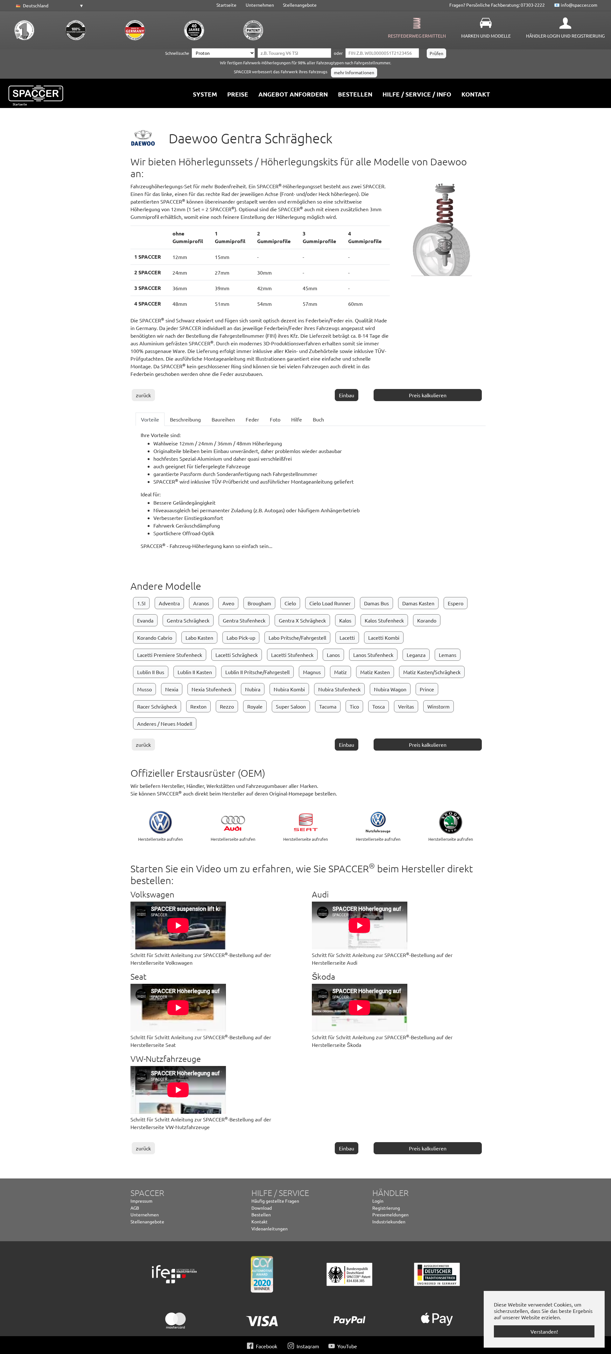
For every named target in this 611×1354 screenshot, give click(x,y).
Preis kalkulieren (427, 395)
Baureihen (223, 419)
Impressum (141, 1201)
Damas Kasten (418, 603)
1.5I (141, 603)
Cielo (290, 603)
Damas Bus (376, 603)
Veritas (406, 706)
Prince (427, 689)
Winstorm (438, 706)
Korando (426, 620)
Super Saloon (291, 706)
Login (377, 1201)
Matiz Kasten (375, 672)
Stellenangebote (300, 5)
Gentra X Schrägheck (302, 620)
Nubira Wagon (390, 689)
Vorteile (150, 419)
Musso (144, 689)
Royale (255, 706)
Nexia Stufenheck (212, 689)
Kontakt (259, 1221)
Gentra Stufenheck (244, 620)
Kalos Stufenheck (384, 620)
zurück (143, 395)
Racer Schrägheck (157, 706)
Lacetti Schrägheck (236, 655)
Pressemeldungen (390, 1214)
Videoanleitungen (269, 1228)
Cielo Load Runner (330, 603)
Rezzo (227, 706)
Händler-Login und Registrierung (565, 36)
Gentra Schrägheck (188, 620)
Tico (354, 706)
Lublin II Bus (150, 672)
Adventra (169, 603)
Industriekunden (388, 1221)
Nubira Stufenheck (339, 689)
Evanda (145, 620)
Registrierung (386, 1208)
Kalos (345, 620)
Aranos (201, 603)
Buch (318, 419)
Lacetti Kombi (383, 637)
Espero (455, 603)
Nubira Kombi (289, 689)
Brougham (259, 603)
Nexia (171, 689)
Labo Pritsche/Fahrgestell (297, 637)
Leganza (416, 655)
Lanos (333, 655)
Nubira (252, 689)
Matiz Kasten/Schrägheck (431, 672)
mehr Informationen (354, 72)
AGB (134, 1208)
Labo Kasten (199, 637)
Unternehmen (260, 5)
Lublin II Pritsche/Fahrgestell (257, 672)
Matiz (340, 672)
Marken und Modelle (486, 36)
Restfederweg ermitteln (417, 36)
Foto (275, 419)
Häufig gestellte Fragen (275, 1201)
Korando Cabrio (154, 637)
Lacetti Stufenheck (292, 655)
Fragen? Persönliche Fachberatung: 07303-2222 (497, 5)
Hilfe (296, 419)
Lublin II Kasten (195, 672)
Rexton (198, 706)
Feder (252, 419)
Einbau (346, 395)
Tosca (378, 706)
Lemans (447, 655)
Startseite (226, 5)
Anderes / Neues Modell (164, 723)
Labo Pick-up (241, 637)
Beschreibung (185, 419)
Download (261, 1208)
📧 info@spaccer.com (575, 5)
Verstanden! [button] (544, 1331)
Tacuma (327, 706)
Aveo (228, 603)
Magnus (312, 672)
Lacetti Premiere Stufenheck (169, 655)
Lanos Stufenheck (373, 655)
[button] (49, 5)
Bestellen (261, 1214)
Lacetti (347, 637)
